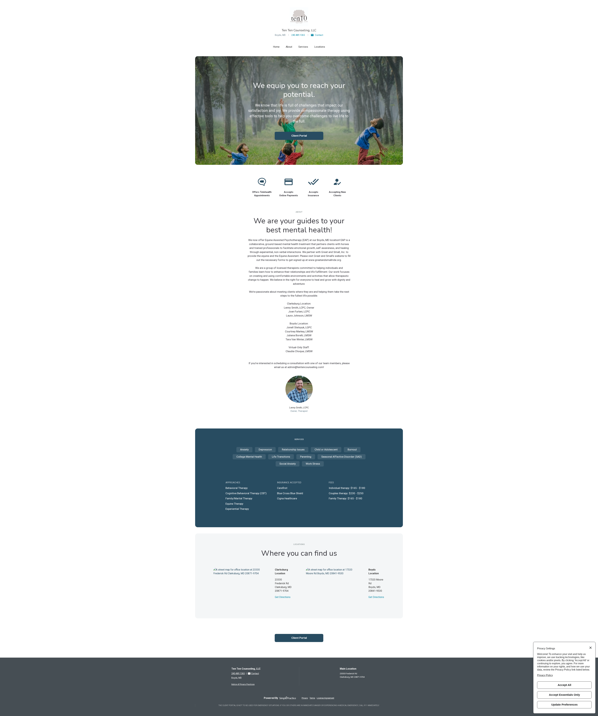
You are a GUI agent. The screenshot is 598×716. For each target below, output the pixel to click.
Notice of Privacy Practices (243, 684)
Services (303, 46)
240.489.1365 (298, 35)
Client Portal (299, 135)
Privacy (305, 698)
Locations (319, 46)
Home (276, 46)
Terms (312, 698)
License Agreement (325, 698)
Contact (319, 35)
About (289, 46)
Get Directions (282, 597)
